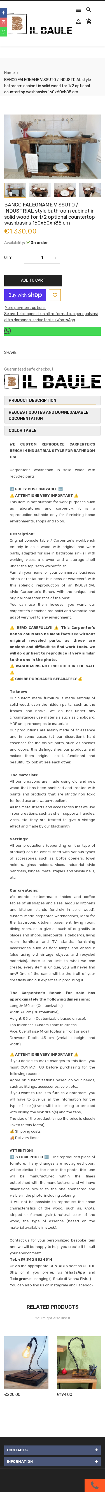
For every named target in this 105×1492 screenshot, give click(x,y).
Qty (8, 257)
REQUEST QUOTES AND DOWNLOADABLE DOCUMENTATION (48, 415)
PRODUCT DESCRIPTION (32, 400)
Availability (14, 242)
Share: (10, 352)
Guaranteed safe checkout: (29, 369)
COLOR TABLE (22, 430)
